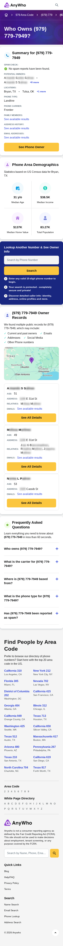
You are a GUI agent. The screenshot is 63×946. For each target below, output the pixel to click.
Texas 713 (39, 715)
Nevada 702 (40, 681)
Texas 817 (39, 767)
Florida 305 (11, 681)
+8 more (34, 82)
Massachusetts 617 (45, 736)
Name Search (11, 904)
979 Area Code (25, 14)
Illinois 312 (40, 705)
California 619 (42, 757)
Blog (6, 871)
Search (32, 270)
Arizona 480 (11, 746)
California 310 (13, 670)
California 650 (42, 726)
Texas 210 (10, 757)
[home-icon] (6, 15)
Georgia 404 (11, 705)
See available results (16, 119)
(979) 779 (46, 14)
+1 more (41, 91)
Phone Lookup (12, 916)
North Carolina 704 (16, 767)
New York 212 (42, 670)
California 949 (13, 715)
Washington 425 (14, 726)
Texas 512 (10, 736)
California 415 (42, 691)
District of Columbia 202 (16, 693)
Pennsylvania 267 (44, 746)
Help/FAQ (9, 877)
